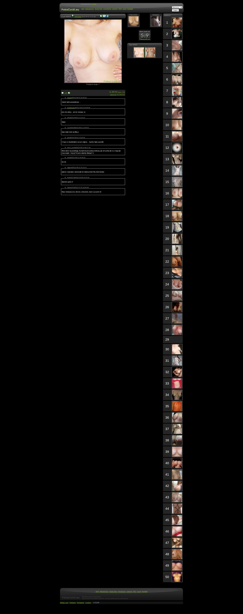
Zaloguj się (113, 94)
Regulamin (80, 602)
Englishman (71, 107)
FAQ (120, 9)
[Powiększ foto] (101, 16)
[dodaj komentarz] (69, 94)
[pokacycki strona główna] (70, 12)
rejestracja (107, 9)
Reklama (73, 602)
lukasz (69, 97)
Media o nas (64, 602)
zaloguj (115, 9)
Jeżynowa (78, 16)
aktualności (89, 9)
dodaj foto (98, 9)
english (94, 4)
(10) (65, 93)
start (82, 9)
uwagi (125, 9)
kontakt (130, 9)
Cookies (88, 602)
